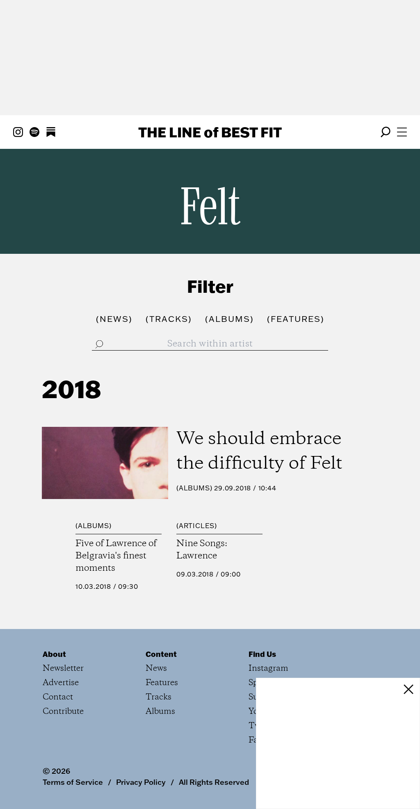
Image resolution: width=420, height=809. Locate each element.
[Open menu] (402, 132)
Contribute (63, 711)
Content (161, 654)
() (114, 318)
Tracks (158, 697)
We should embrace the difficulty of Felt (259, 451)
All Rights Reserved (214, 782)
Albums (194, 488)
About (54, 654)
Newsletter (63, 668)
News (156, 668)
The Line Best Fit (210, 132)
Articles (197, 526)
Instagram (268, 668)
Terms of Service (73, 782)
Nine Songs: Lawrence (201, 550)
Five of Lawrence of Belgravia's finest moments (116, 556)
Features (162, 682)
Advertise (61, 682)
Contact (58, 697)
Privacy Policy (141, 782)
